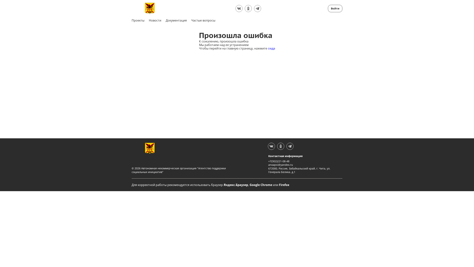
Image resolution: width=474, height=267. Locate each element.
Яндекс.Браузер (236, 185)
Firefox (284, 185)
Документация (176, 20)
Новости (155, 20)
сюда (271, 48)
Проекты (138, 20)
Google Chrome (261, 185)
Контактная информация (285, 156)
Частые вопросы (203, 20)
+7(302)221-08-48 (278, 161)
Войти (335, 8)
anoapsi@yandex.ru (280, 165)
